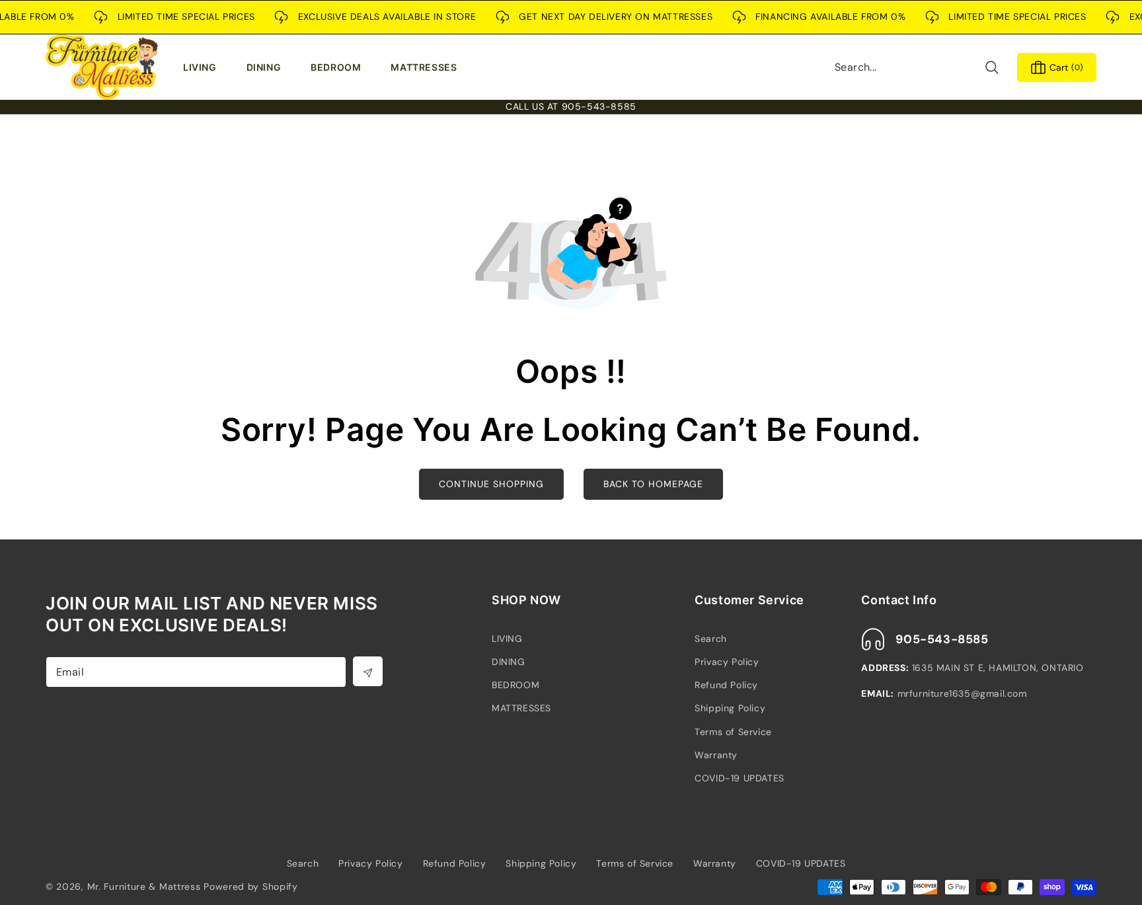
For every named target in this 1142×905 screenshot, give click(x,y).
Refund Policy (726, 685)
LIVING (507, 639)
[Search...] (991, 67)
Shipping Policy (730, 708)
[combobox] (917, 67)
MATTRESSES (521, 708)
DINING (508, 662)
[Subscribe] (368, 671)
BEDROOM (515, 685)
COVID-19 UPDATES (739, 778)
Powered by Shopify (251, 886)
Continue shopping (491, 484)
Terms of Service (733, 732)
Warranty (716, 755)
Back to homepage (653, 484)
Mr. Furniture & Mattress (144, 886)
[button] (203, 67)
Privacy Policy (727, 662)
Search (711, 639)
